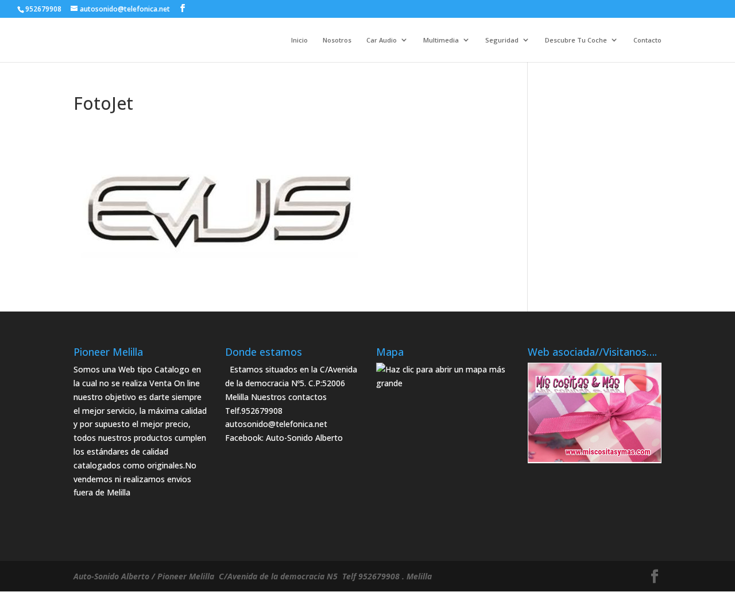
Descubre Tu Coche (576, 40)
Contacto (647, 40)
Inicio (299, 40)
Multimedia (441, 40)
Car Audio (381, 40)
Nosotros (337, 40)
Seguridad (502, 40)
